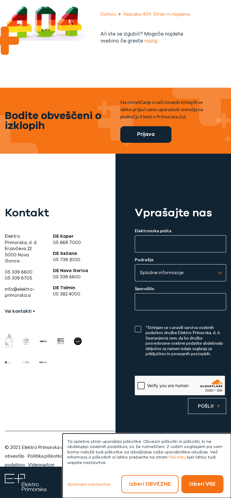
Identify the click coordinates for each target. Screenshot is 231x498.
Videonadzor (41, 464)
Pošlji (206, 406)
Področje (144, 259)
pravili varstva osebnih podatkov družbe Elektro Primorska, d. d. (183, 330)
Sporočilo (144, 288)
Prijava (146, 134)
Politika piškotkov (46, 456)
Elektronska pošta (153, 230)
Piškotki (177, 457)
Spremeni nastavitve (88, 484)
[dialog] (147, 466)
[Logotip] (26, 482)
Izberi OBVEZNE (150, 483)
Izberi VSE (202, 483)
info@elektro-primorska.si (20, 292)
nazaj (150, 40)
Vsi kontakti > (20, 311)
